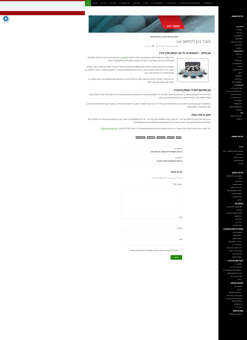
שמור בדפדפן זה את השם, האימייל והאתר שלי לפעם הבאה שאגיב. (154, 250)
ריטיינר (240, 57)
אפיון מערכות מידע (236, 267)
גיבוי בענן (170, 137)
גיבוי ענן (239, 289)
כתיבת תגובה (148, 46)
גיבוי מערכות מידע (236, 97)
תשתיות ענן (238, 45)
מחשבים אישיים (237, 232)
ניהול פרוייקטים (237, 70)
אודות (104, 3)
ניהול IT (239, 279)
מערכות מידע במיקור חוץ (234, 296)
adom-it (159, 46)
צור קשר (95, 3)
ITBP (178, 137)
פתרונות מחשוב (125, 3)
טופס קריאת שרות (236, 194)
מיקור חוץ (239, 110)
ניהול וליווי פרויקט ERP (235, 292)
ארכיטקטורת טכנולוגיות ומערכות (232, 270)
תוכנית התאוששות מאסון (234, 273)
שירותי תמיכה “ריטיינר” (235, 251)
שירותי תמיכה (172, 3)
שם (180, 217)
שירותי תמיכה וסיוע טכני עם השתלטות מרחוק (234, 300)
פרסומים (239, 48)
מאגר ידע (113, 3)
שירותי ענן (239, 222)
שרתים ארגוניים (237, 254)
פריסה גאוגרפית (238, 157)
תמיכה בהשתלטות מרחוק (234, 191)
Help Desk (238, 76)
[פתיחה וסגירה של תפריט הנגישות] (6, 19)
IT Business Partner (109, 128)
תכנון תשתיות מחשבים (235, 107)
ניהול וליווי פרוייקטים (236, 116)
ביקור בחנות (136, 3)
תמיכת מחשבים (237, 197)
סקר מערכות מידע (236, 88)
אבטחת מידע (238, 100)
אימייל (179, 228)
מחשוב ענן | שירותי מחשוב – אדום (233, 151)
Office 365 (238, 39)
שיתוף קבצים (238, 36)
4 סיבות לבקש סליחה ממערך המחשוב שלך (166, 150)
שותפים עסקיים (238, 160)
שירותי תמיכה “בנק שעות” (234, 248)
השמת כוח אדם (237, 245)
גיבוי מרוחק (160, 137)
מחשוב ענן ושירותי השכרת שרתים (190, 3)
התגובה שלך (176, 184)
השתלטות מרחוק (237, 82)
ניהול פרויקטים (237, 235)
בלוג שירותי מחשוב (236, 187)
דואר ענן (239, 29)
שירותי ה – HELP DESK (235, 241)
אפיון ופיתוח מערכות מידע (234, 91)
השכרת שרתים (237, 225)
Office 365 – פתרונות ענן (234, 207)
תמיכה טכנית (238, 79)
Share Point (238, 286)
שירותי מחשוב (209, 3)
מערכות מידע (166, 37)
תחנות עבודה (238, 60)
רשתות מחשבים (237, 63)
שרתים (240, 67)
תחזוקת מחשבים (237, 257)
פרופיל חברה (239, 154)
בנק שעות (239, 54)
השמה (240, 73)
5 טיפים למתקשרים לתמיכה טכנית (169, 159)
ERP (146, 3)
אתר (180, 239)
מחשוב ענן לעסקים (236, 42)
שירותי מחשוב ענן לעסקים (234, 213)
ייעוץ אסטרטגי (238, 104)
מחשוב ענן (174, 37)
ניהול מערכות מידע (158, 3)
